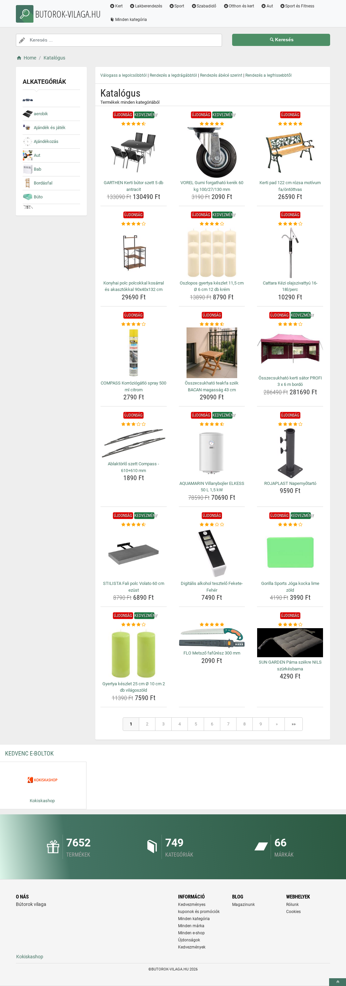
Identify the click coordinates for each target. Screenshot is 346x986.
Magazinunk (243, 904)
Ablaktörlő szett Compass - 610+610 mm (133, 467)
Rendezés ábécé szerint (221, 75)
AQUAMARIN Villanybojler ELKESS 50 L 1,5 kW (211, 487)
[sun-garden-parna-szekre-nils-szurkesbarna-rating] (290, 624)
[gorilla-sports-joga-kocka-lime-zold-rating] (290, 524)
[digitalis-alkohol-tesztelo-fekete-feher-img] (212, 553)
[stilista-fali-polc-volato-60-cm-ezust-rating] (134, 524)
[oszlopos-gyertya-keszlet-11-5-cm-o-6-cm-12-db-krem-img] (212, 252)
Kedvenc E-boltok (29, 753)
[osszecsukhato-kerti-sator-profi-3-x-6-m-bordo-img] (290, 350)
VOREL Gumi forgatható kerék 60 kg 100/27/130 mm (211, 186)
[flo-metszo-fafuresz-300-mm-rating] (212, 624)
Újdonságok (189, 940)
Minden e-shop (191, 933)
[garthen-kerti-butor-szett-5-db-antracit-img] (134, 152)
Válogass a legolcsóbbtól (123, 75)
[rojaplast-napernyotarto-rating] (290, 424)
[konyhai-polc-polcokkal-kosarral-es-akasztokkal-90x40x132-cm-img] (134, 252)
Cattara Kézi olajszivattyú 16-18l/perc (290, 286)
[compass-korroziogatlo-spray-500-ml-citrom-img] (134, 352)
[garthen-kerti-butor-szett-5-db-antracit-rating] (134, 124)
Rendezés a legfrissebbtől (268, 75)
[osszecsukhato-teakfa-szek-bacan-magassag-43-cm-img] (212, 352)
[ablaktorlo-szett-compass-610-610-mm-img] (134, 443)
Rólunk (292, 904)
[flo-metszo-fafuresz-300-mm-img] (212, 638)
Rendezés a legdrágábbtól (173, 75)
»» (294, 723)
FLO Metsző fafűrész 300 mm (211, 653)
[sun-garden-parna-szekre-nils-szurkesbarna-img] (290, 643)
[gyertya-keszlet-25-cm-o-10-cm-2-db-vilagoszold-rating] (134, 624)
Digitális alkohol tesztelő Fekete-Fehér (212, 587)
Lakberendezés (148, 6)
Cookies (293, 911)
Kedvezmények (191, 947)
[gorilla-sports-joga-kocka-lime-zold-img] (290, 553)
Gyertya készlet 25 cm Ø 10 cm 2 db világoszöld (133, 687)
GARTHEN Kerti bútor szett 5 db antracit (133, 186)
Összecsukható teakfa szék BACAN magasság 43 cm (212, 386)
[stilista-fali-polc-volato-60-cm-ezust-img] (134, 553)
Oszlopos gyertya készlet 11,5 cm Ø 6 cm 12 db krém (212, 286)
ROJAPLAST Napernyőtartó (290, 483)
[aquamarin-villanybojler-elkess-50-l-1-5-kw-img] (212, 453)
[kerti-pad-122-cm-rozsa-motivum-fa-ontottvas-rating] (290, 124)
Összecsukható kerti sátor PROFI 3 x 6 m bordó (290, 381)
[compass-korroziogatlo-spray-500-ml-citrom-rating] (134, 324)
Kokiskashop (29, 956)
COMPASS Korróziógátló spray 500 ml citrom (133, 386)
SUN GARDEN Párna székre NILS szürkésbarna (290, 665)
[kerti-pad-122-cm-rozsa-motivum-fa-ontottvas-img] (290, 152)
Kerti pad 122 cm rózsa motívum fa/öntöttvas (290, 186)
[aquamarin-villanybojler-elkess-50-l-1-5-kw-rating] (212, 424)
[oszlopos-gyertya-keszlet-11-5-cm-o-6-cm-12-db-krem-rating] (212, 224)
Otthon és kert (241, 6)
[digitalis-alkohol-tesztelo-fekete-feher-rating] (212, 524)
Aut (270, 6)
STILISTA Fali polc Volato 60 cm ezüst (133, 587)
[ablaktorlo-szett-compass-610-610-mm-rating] (134, 424)
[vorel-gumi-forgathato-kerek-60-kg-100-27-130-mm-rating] (212, 124)
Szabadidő (206, 6)
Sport (179, 6)
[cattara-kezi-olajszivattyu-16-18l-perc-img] (290, 252)
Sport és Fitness (299, 6)
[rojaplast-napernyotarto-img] (290, 453)
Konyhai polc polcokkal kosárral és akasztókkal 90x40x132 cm (133, 286)
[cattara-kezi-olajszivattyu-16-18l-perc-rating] (290, 224)
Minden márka (191, 925)
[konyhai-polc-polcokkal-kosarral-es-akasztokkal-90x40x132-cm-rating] (134, 224)
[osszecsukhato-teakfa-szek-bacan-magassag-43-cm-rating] (212, 324)
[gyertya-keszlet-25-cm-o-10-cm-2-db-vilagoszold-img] (134, 653)
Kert (119, 6)
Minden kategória (131, 19)
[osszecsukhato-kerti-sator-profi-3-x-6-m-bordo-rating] (290, 324)
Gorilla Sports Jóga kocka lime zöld (290, 587)
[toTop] (337, 982)
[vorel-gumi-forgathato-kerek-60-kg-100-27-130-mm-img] (212, 152)
